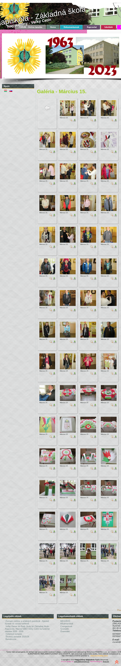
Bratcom (106, 661)
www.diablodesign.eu (81, 661)
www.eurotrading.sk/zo (99, 656)
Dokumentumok (71, 27)
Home (53, 27)
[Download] (74, 120)
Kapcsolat (92, 27)
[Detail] (71, 120)
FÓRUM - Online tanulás (30, 27)
